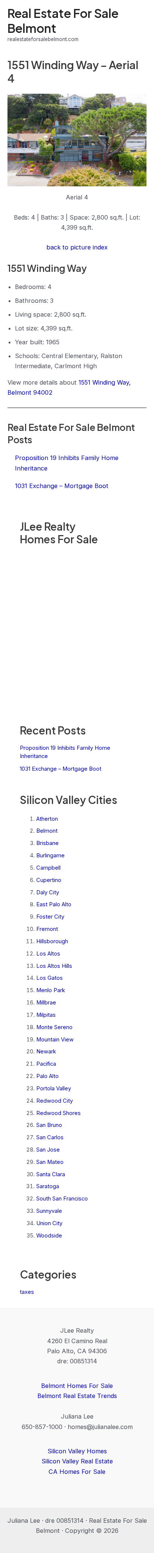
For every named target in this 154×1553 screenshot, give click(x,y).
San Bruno (49, 1125)
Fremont (47, 929)
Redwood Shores (58, 1113)
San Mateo (50, 1162)
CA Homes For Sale (77, 1471)
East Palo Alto (53, 904)
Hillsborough (52, 941)
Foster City (50, 916)
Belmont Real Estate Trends (77, 1396)
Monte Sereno (54, 1027)
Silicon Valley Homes (77, 1451)
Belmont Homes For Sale (77, 1385)
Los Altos (48, 953)
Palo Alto (47, 1076)
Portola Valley (53, 1088)
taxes (27, 1292)
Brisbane (47, 843)
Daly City (47, 892)
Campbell (48, 867)
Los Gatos (49, 978)
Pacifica (46, 1063)
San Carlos (50, 1137)
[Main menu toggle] (138, 24)
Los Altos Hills (54, 966)
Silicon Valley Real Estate (77, 1461)
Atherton (47, 819)
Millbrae (46, 1002)
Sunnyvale (49, 1211)
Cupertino (48, 880)
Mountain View (55, 1039)
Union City (49, 1223)
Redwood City (54, 1100)
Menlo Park (50, 990)
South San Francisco (62, 1198)
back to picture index (77, 247)
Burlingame (50, 855)
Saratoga (47, 1186)
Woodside (49, 1235)
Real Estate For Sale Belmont (62, 20)
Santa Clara (50, 1174)
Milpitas (46, 1015)
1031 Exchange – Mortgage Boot (60, 768)
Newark (46, 1051)
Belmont (47, 830)
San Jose (48, 1149)
